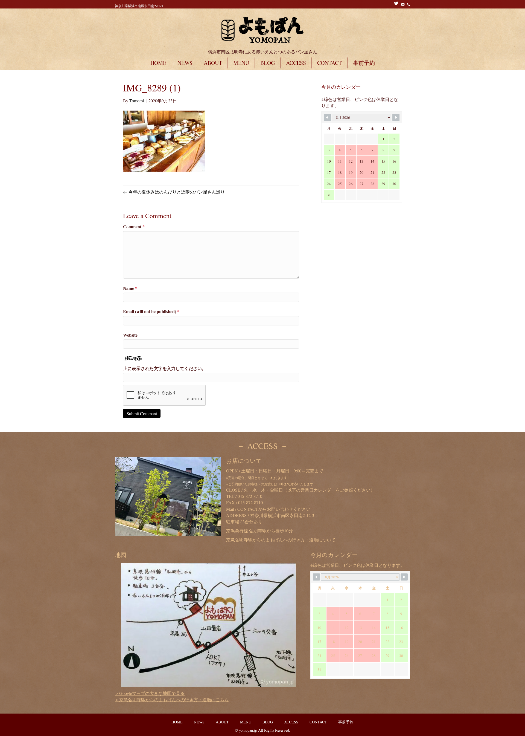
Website (130, 335)
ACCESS (296, 63)
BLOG (267, 63)
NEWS (184, 63)
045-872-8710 (250, 496)
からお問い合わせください (274, 509)
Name (130, 288)
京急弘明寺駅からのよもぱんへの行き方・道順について (281, 539)
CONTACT (329, 63)
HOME (158, 63)
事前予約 (364, 63)
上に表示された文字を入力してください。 (164, 368)
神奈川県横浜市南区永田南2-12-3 (139, 6)
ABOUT (213, 63)
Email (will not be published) (151, 311)
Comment (134, 226)
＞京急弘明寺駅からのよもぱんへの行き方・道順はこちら (172, 699)
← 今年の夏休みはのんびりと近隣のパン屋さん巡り (174, 192)
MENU (241, 63)
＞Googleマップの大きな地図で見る (150, 693)
